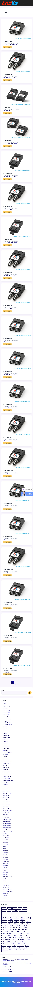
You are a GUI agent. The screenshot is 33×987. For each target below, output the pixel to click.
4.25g (19, 910)
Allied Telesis (12, 927)
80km (22, 917)
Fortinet (4, 880)
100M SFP (5, 726)
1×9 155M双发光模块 (7, 602)
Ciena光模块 (5, 882)
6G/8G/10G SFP (6, 746)
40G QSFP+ (5, 784)
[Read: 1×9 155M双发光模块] (16, 590)
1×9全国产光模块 (6, 710)
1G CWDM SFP (6, 737)
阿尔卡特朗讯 (23, 949)
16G (9, 912)
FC (16, 933)
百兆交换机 (5, 844)
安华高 (4, 878)
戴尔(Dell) (21, 947)
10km (4, 912)
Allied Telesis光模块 (7, 889)
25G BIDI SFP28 (6, 771)
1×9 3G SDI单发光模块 (8, 206)
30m (10, 916)
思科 (4, 947)
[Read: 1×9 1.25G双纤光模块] (16, 29)
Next (16, 684)
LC (3, 935)
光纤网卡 (4, 943)
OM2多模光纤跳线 (7, 821)
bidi (3, 929)
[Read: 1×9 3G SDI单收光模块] (16, 62)
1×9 (9, 908)
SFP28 (14, 939)
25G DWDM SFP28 (7, 776)
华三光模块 (5, 855)
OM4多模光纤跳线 (7, 825)
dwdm (4, 933)
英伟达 (9, 949)
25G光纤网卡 (6, 835)
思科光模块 (5, 852)
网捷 (4, 949)
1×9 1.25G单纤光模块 (7, 635)
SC (15, 937)
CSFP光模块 (5, 931)
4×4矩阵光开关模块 (7, 966)
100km (4, 919)
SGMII (28, 939)
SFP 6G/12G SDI (6, 939)
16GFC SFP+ (6, 767)
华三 (19, 943)
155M (22, 919)
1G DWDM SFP (6, 735)
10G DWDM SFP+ (7, 763)
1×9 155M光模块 (6, 712)
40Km (21, 916)
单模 (4, 945)
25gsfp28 (21, 914)
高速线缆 (4, 951)
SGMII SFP (5, 750)
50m (26, 916)
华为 (24, 943)
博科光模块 (5, 874)
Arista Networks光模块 (8, 891)
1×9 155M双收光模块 (7, 404)
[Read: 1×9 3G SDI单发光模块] (16, 194)
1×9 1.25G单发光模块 (7, 668)
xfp (3, 941)
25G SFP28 (5, 769)
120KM (10, 919)
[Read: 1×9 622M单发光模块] (16, 491)
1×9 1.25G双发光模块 (7, 239)
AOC (20, 927)
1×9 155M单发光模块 (7, 173)
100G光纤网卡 (6, 837)
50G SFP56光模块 (7, 787)
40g (15, 916)
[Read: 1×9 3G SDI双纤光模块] (16, 293)
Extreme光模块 (6, 887)
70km (17, 917)
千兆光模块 (12, 943)
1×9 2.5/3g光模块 (6, 718)
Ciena (16, 929)
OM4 (21, 935)
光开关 (4, 703)
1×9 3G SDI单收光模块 (8, 74)
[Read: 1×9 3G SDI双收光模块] (16, 557)
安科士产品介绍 (6, 706)
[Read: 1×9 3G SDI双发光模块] (16, 458)
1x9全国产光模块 (7, 47)
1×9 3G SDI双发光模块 (8, 470)
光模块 (15, 941)
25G (9, 914)
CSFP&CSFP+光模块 (7, 752)
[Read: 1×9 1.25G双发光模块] (16, 227)
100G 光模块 (5, 789)
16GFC (15, 912)
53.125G (4, 917)
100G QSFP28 (6, 791)
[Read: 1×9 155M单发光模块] (16, 161)
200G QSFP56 (6, 795)
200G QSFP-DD (6, 797)
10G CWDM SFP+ (7, 761)
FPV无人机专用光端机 (7, 831)
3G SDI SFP (5, 741)
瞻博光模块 (5, 872)
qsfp (26, 935)
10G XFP (5, 765)
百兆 (27, 947)
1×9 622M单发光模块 (7, 503)
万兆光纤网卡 (6, 839)
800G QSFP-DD (6, 808)
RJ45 (10, 937)
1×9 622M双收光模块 (7, 338)
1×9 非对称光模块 (7, 107)
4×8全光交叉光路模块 (7, 971)
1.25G (4, 908)
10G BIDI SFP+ (6, 759)
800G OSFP (5, 806)
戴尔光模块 (5, 857)
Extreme (10, 933)
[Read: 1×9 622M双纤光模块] (16, 359)
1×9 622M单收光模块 (7, 272)
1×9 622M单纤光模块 (7, 140)
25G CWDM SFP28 (7, 774)
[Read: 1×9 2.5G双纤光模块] (16, 425)
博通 (14, 945)
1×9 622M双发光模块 (7, 536)
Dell (24, 931)
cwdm (12, 931)
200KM (16, 921)
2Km (20, 908)
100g (28, 917)
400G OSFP (5, 799)
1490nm (25, 925)
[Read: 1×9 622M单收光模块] (16, 260)
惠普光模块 (5, 865)
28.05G (4, 916)
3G (25, 908)
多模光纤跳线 (6, 817)
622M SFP (5, 728)
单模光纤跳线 (6, 814)
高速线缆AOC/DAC (7, 827)
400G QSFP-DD (6, 804)
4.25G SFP (5, 744)
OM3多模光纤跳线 (7, 823)
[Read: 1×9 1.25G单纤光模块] (16, 623)
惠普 (9, 947)
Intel (28, 933)
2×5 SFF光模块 (8, 722)
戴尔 (14, 947)
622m (15, 923)
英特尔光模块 (6, 861)
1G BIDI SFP (5, 733)
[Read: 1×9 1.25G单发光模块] (16, 656)
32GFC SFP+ (6, 782)
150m (16, 919)
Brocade (9, 929)
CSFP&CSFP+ (24, 929)
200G (10, 921)
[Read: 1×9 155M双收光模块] (16, 392)
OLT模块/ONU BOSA (7, 810)
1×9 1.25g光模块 (6, 716)
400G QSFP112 (6, 802)
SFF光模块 (5, 721)
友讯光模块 (5, 867)
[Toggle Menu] (25, 3)
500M (9, 923)
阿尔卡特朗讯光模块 (7, 876)
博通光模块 (5, 859)
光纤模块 (22, 941)
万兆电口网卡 (6, 842)
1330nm (18, 925)
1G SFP (4, 731)
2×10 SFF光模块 (8, 724)
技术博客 (5, 898)
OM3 (15, 935)
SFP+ (28, 937)
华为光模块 (5, 850)
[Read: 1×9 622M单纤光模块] (16, 128)
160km (4, 921)
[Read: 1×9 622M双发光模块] (16, 524)
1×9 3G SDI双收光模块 (8, 569)
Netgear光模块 (6, 885)
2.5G (15, 908)
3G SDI (4, 910)
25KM (28, 914)
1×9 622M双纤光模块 (7, 371)
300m (22, 921)
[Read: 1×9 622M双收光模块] (16, 326)
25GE (15, 914)
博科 (9, 945)
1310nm (11, 925)
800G (21, 923)
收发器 (4, 846)
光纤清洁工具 (6, 895)
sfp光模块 (22, 939)
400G (28, 921)
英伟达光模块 (6, 863)
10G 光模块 (5, 754)
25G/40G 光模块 (6, 778)
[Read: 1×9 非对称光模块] (16, 95)
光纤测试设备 (6, 893)
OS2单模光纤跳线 (7, 819)
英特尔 (15, 949)
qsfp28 (4, 937)
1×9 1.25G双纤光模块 (7, 41)
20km (4, 914)
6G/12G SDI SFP (6, 748)
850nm (27, 923)
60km (11, 917)
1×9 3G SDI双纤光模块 (8, 305)
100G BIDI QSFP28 (7, 793)
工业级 (26, 945)
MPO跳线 (5, 833)
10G (24, 910)
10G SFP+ (5, 756)
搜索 (2, 690)
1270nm (4, 925)
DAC (6, 829)
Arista (25, 927)
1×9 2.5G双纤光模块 (7, 437)
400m (4, 923)
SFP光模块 (5, 708)
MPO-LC (9, 935)
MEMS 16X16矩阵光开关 (8, 969)
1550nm (4, 927)
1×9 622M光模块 (6, 714)
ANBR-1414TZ (6, 812)
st (5, 44)
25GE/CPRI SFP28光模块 (8, 780)
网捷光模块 (5, 870)
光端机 (4, 848)
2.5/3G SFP (5, 739)
